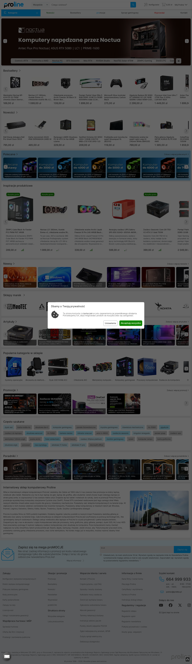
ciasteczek (87, 313)
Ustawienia (110, 323)
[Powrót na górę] (187, 659)
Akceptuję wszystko (131, 323)
